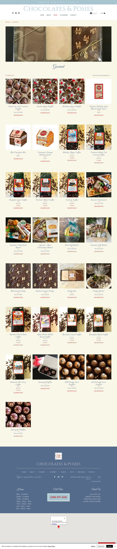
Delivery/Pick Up (18, 115)
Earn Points (96, 481)
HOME (24, 472)
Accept (109, 546)
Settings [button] (93, 546)
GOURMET (53, 472)
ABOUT (32, 472)
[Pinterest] (19, 13)
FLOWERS (42, 472)
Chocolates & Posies (58, 8)
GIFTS (72, 472)
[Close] (115, 546)
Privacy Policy (89, 478)
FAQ (99, 477)
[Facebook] (13, 13)
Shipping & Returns (78, 477)
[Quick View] (18, 91)
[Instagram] (16, 13)
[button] (63, 15)
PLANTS (63, 472)
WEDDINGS (81, 472)
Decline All (101, 546)
